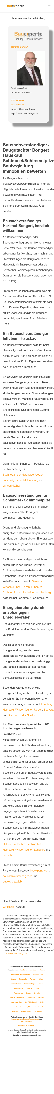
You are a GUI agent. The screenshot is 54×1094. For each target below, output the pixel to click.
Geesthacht (38, 1025)
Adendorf (23, 1052)
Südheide (12, 1048)
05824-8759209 (18, 99)
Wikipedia (9, 954)
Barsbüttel (41, 1043)
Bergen (42, 1038)
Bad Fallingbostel (39, 1048)
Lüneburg (9, 494)
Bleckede (26, 1057)
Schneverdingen (16, 1034)
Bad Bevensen (38, 1057)
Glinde (27, 1034)
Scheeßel (12, 1043)
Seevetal (21, 494)
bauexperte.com (13, 918)
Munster (12, 1038)
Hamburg (34, 494)
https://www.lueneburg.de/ (16, 999)
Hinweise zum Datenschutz (27, 1076)
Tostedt (21, 1038)
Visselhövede (15, 1057)
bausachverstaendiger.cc (18, 923)
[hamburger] (49, 6)
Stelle (15, 1052)
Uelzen (41, 489)
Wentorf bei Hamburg (27, 1043)
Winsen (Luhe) (12, 500)
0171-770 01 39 (18, 104)
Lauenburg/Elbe (24, 1048)
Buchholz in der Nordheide (19, 489)
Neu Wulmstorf (35, 1029)
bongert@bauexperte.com (23, 108)
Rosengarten (32, 1038)
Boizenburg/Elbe (35, 1052)
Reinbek (16, 1029)
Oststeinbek (27, 1062)
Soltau (24, 1029)
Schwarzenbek (38, 1034)
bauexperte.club (13, 929)
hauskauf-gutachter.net (31, 1069)
